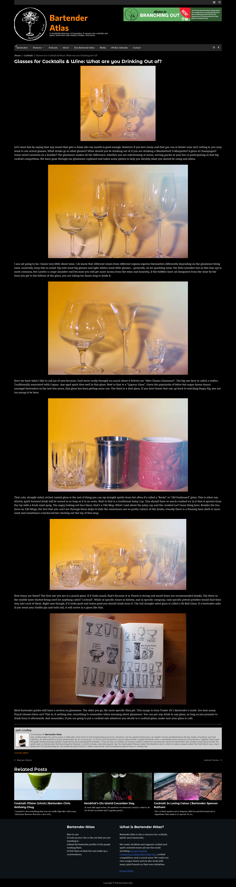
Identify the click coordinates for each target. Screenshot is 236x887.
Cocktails (18, 753)
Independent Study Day (144, 854)
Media (103, 47)
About (66, 47)
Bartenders (22, 47)
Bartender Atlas (68, 22)
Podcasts (53, 47)
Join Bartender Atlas (84, 47)
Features (37, 47)
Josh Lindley (24, 730)
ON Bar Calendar (119, 47)
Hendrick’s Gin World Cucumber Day (109, 803)
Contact (137, 47)
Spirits (25, 753)
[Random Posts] (214, 2)
